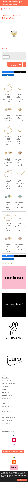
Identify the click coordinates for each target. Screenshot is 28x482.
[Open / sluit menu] (1, 8)
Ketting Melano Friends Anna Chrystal (20, 97)
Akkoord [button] (22, 479)
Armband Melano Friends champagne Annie (8, 140)
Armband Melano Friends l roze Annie (8, 226)
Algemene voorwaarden (8, 383)
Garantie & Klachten (7, 381)
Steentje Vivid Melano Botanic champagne (19, 161)
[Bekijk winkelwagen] (26, 8)
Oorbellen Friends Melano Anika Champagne (8, 161)
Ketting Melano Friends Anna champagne (20, 139)
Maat (4, 54)
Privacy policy (5, 386)
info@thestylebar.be (10, 417)
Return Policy (5, 378)
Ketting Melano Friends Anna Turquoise (20, 182)
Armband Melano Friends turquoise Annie (8, 183)
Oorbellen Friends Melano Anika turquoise (8, 205)
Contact (4, 375)
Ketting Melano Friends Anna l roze (20, 226)
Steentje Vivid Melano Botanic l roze (19, 246)
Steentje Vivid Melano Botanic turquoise (19, 205)
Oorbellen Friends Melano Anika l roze (8, 247)
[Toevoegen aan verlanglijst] (24, 64)
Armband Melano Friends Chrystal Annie (8, 97)
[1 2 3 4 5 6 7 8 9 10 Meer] (4, 64)
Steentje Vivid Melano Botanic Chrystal (19, 118)
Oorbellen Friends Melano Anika (8, 117)
